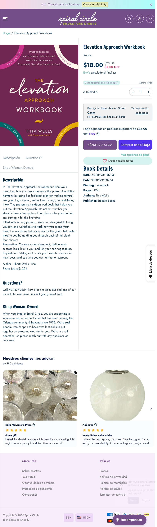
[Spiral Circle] (77, 18)
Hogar (7, 33)
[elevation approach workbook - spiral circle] (39, 95)
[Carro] (150, 19)
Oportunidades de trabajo (38, 483)
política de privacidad (113, 477)
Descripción (11, 157)
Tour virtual (29, 477)
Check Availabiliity (94, 4)
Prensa (104, 471)
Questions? (34, 157)
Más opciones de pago (135, 155)
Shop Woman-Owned (18, 167)
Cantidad (90, 92)
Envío (86, 72)
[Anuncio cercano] (151, 4)
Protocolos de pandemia (37, 489)
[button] (5, 18)
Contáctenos (29, 495)
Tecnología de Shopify (16, 520)
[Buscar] (129, 19)
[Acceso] (140, 19)
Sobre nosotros (31, 471)
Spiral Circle (32, 515)
